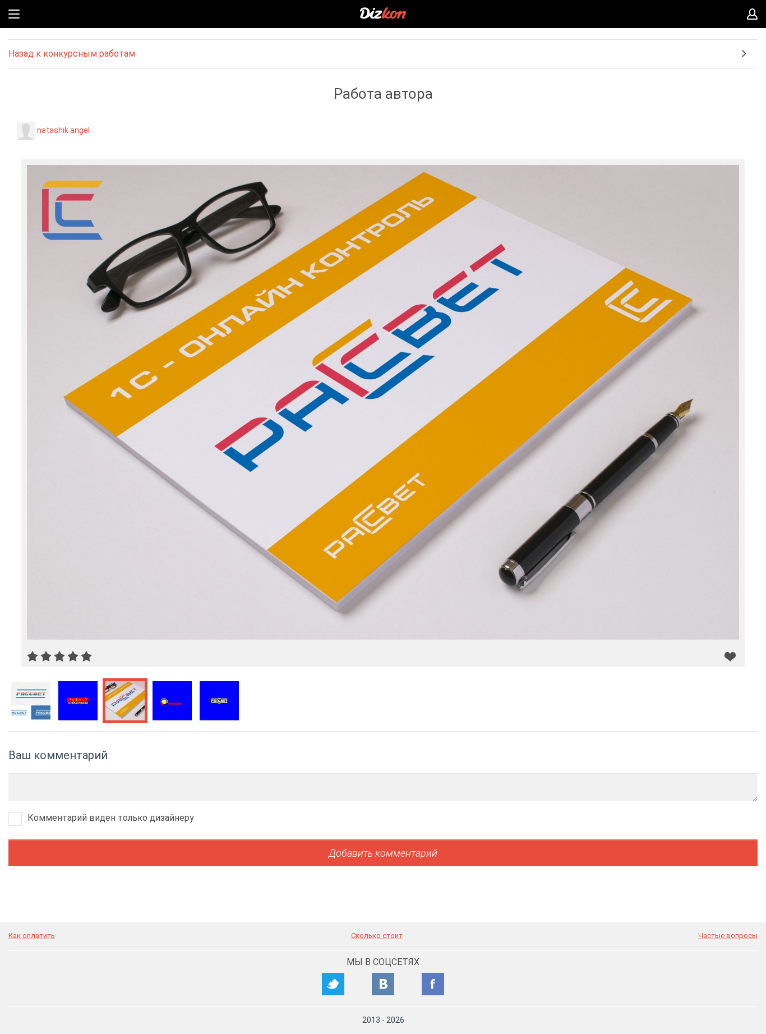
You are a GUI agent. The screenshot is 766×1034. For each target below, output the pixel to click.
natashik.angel (63, 130)
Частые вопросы (728, 935)
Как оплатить (31, 935)
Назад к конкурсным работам (71, 53)
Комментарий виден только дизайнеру (110, 817)
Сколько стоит (377, 935)
